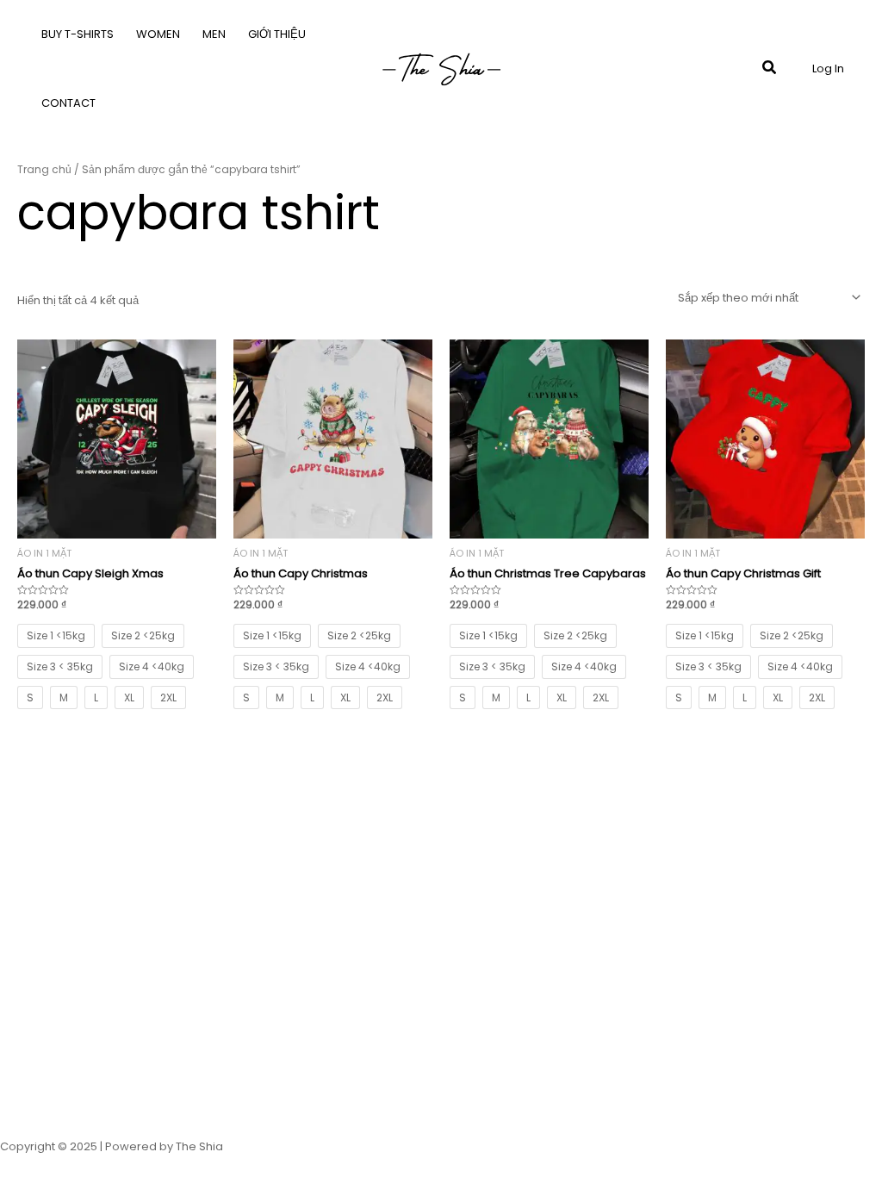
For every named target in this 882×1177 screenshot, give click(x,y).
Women (158, 34)
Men (214, 34)
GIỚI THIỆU (277, 34)
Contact (68, 103)
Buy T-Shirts (77, 34)
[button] (770, 69)
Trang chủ (44, 169)
